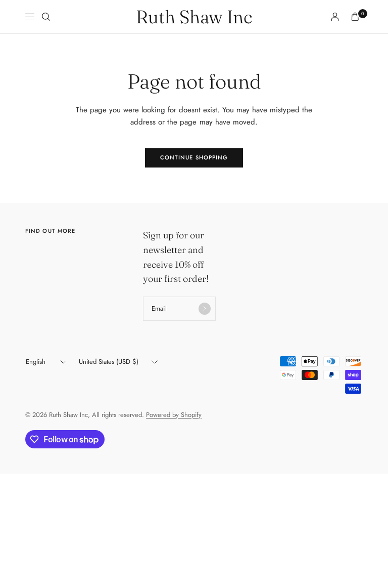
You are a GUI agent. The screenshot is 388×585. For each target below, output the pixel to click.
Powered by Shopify (174, 415)
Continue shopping (194, 157)
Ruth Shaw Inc (194, 17)
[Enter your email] (205, 309)
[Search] (46, 17)
